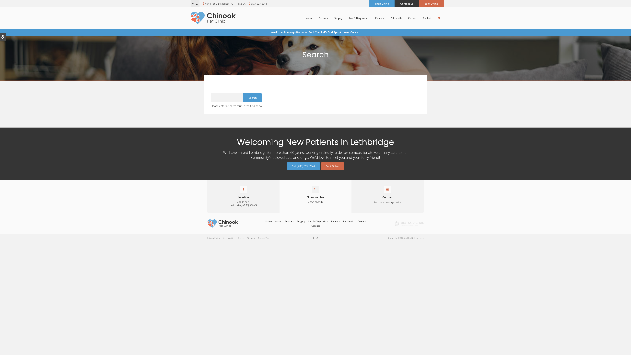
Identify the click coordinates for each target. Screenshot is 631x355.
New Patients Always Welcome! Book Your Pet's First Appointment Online (314, 32)
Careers (412, 18)
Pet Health (396, 18)
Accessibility (228, 238)
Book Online (431, 3)
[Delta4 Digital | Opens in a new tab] (399, 223)
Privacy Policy (213, 238)
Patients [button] (379, 18)
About (278, 221)
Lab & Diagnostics (359, 18)
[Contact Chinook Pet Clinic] (315, 189)
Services (289, 221)
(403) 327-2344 (259, 3)
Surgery (301, 221)
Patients (335, 221)
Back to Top (263, 238)
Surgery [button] (338, 18)
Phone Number (315, 197)
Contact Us (406, 3)
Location (243, 197)
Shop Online (382, 3)
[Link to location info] (243, 189)
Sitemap (251, 238)
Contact (427, 18)
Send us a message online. (388, 202)
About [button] (309, 18)
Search (241, 238)
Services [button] (323, 18)
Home (268, 221)
